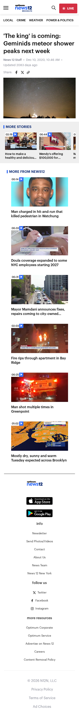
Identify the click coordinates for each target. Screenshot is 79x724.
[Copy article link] (28, 72)
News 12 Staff (12, 60)
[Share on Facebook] (16, 72)
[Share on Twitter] (22, 72)
